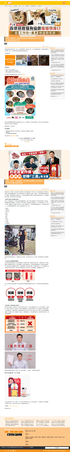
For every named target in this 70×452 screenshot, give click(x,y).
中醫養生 (39, 437)
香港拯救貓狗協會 (13, 135)
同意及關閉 (57, 447)
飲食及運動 (31, 437)
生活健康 (35, 437)
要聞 (30, 431)
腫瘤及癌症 (44, 437)
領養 (14, 146)
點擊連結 (23, 74)
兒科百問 (55, 437)
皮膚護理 (27, 438)
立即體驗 (27, 141)
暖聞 (34, 431)
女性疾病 (59, 437)
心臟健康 (48, 437)
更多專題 (30, 438)
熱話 (32, 431)
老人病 (63, 437)
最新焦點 (27, 431)
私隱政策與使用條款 (26, 447)
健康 (6, 186)
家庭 (6, 43)
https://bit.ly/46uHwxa (13, 406)
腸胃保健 (52, 437)
